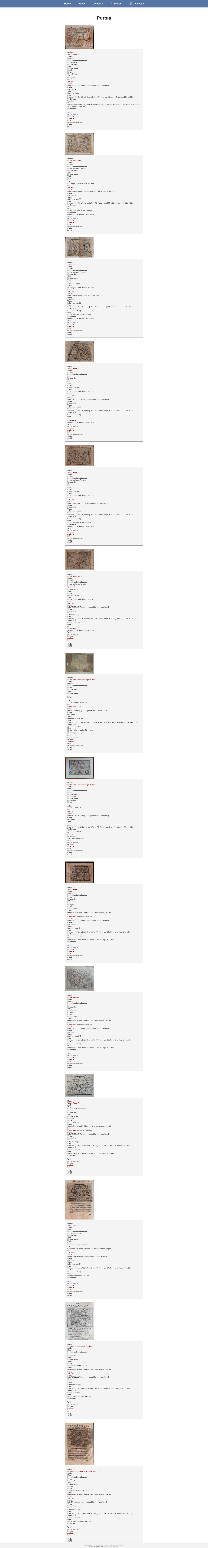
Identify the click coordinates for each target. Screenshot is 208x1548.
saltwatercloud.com (119, 1545)
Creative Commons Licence (112, 1546)
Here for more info (72, 114)
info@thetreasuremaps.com (75, 122)
